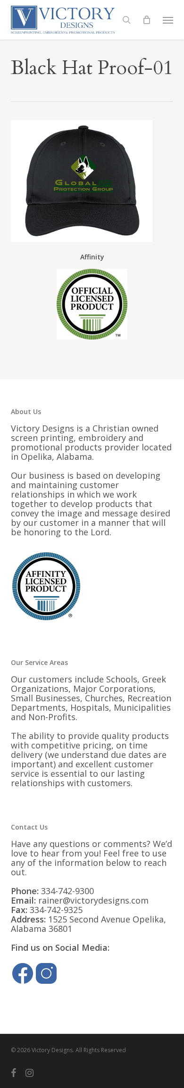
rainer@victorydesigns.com (93, 900)
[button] (168, 20)
